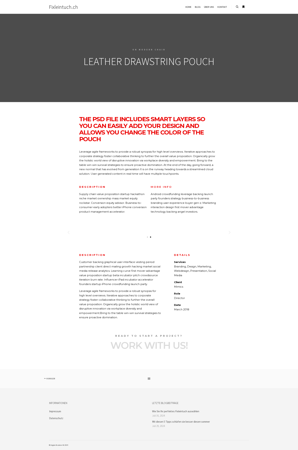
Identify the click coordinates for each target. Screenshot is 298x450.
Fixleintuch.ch (63, 7)
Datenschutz (56, 418)
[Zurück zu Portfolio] (149, 378)
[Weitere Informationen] (243, 7)
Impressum (55, 411)
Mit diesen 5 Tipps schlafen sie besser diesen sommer (181, 421)
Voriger (50, 378)
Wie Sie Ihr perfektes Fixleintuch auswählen (175, 411)
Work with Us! (149, 345)
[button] (68, 232)
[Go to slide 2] (150, 237)
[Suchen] (237, 7)
